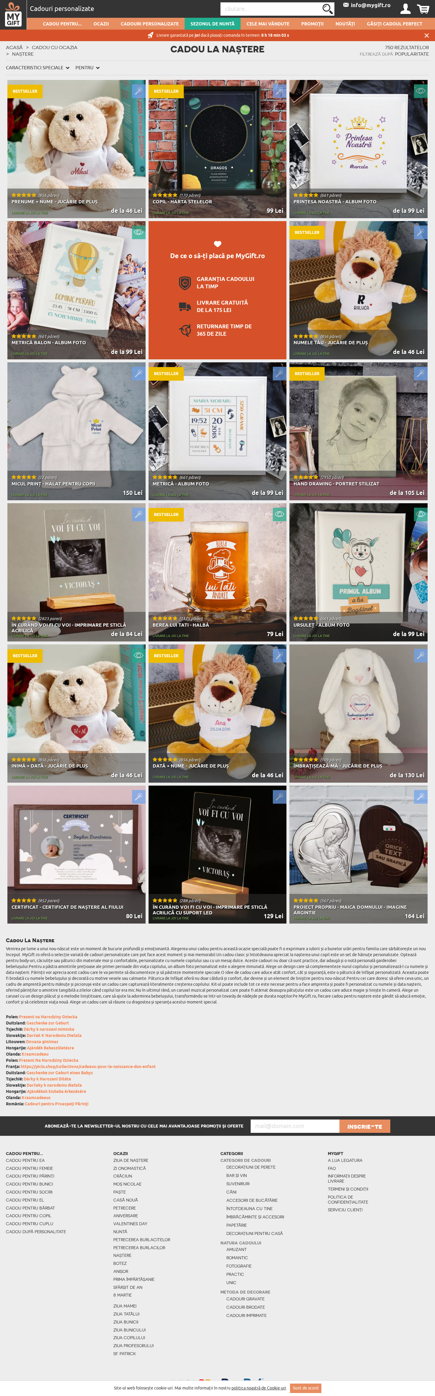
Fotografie (239, 1266)
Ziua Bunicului (129, 1330)
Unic (231, 1282)
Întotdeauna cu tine (249, 1208)
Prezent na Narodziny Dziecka (48, 1017)
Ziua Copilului (129, 1337)
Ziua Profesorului (133, 1345)
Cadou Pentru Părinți (30, 1176)
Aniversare (125, 1215)
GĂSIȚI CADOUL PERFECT (394, 24)
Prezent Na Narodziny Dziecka (48, 1061)
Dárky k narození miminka (49, 1029)
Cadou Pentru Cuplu (29, 1223)
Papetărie (236, 1225)
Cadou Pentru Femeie (29, 1168)
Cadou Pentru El (25, 1200)
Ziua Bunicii (125, 1322)
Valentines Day (130, 1223)
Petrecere (124, 1208)
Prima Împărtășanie (133, 1279)
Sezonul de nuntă (213, 24)
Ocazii (101, 24)
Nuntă (120, 1231)
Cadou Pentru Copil (28, 1215)
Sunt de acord (305, 1388)
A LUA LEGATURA (345, 1160)
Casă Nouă (125, 1200)
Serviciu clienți (345, 1209)
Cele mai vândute (267, 24)
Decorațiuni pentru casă (254, 1233)
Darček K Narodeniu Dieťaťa (54, 1036)
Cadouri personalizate (150, 24)
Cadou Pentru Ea (25, 1160)
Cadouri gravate (245, 1299)
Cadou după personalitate (36, 1231)
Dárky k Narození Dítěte (47, 1079)
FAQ (332, 1168)
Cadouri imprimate (246, 1315)
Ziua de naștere (130, 1160)
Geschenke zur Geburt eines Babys (59, 1073)
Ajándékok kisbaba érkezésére (56, 1092)
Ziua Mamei (124, 1306)
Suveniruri (237, 1183)
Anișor (120, 1271)
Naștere (122, 1255)
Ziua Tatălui (126, 1314)
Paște (119, 1192)
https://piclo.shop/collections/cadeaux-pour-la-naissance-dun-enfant (88, 1067)
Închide (426, 35)
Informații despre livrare (347, 1178)
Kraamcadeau (35, 1054)
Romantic (237, 1257)
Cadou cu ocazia (55, 47)
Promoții (312, 24)
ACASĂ (14, 47)
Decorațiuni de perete (251, 1167)
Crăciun (122, 1176)
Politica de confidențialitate (348, 1199)
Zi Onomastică (129, 1168)
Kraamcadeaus (36, 1098)
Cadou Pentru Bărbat (30, 1208)
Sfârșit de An (127, 1287)
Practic (235, 1274)
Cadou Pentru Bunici (29, 1184)
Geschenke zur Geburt (47, 1023)
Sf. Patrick (124, 1353)
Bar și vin (236, 1175)
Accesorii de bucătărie (252, 1200)
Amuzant (236, 1249)
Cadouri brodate (245, 1307)
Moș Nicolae (127, 1184)
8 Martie (122, 1295)
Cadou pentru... (62, 24)
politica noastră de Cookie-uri (258, 1388)
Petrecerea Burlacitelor (141, 1239)
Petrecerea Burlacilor (139, 1247)
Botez (120, 1263)
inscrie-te (364, 1126)
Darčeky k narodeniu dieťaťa (54, 1085)
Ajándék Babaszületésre (50, 1048)
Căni (231, 1192)
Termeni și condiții (348, 1189)
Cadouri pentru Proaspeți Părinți (56, 1104)
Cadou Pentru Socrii (29, 1192)
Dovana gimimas (42, 1042)
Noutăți (345, 24)
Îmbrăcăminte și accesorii (255, 1217)
